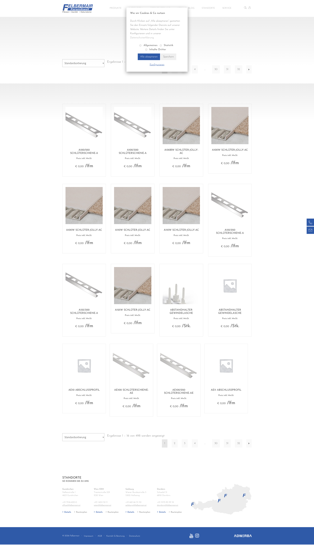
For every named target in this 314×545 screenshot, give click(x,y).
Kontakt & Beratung (115, 536)
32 (238, 69)
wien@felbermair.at (102, 505)
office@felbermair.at (71, 505)
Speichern (168, 56)
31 (227, 69)
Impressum (88, 536)
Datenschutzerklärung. (142, 37)
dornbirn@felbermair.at (167, 505)
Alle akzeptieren (149, 56)
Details (67, 512)
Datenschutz (134, 536)
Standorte (208, 8)
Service (226, 8)
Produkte (116, 8)
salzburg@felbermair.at (136, 505)
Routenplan (81, 512)
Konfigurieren (157, 64)
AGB (100, 536)
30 (215, 69)
